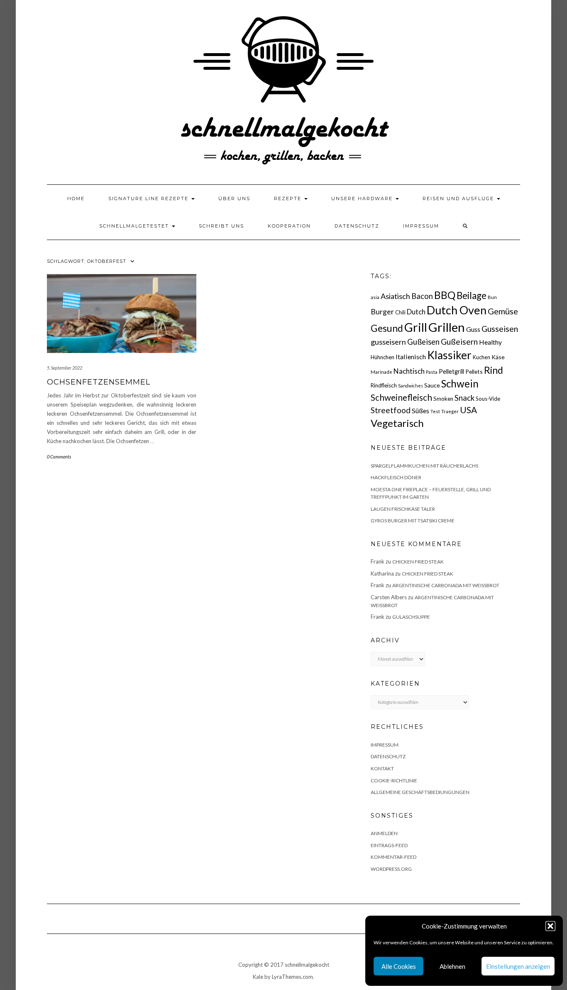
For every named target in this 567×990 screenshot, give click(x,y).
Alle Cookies (398, 966)
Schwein (460, 383)
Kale (258, 976)
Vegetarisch (397, 423)
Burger (382, 311)
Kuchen (481, 357)
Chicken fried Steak (418, 562)
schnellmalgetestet (135, 226)
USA (468, 409)
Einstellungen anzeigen (518, 966)
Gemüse (503, 311)
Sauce (432, 385)
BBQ (444, 295)
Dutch (416, 312)
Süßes (420, 410)
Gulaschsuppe (411, 617)
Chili (400, 312)
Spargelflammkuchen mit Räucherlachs (424, 466)
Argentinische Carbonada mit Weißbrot (445, 585)
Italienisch (411, 356)
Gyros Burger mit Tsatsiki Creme (413, 520)
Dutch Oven (456, 310)
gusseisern (388, 341)
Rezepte (288, 198)
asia (375, 297)
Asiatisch (395, 296)
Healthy (490, 342)
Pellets (474, 371)
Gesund (387, 328)
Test (435, 411)
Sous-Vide (488, 398)
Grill (415, 327)
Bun (492, 297)
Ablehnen (452, 966)
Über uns (234, 198)
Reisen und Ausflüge (459, 198)
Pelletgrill (451, 371)
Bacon (422, 296)
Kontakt (382, 768)
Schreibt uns (221, 226)
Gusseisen (499, 328)
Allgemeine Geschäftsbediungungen (420, 792)
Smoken (443, 398)
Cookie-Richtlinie (394, 780)
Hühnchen (382, 357)
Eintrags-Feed (389, 845)
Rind (493, 370)
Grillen (446, 327)
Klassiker (449, 355)
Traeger (450, 411)
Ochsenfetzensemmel (98, 382)
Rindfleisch (384, 385)
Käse (498, 356)
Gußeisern (459, 341)
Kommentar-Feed (393, 857)
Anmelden (384, 833)
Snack (464, 397)
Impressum (421, 226)
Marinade (381, 372)
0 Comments (59, 456)
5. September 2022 (64, 367)
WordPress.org (391, 869)
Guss (473, 329)
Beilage (471, 295)
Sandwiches (410, 385)
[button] (550, 926)
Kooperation (289, 226)
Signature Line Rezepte (149, 198)
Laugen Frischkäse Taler (403, 509)
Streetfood (391, 410)
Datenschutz (357, 226)
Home (76, 198)
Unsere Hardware (363, 198)
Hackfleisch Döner (396, 477)
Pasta (431, 372)
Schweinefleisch (401, 397)
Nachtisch (409, 371)
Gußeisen (423, 341)
